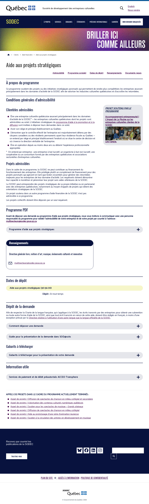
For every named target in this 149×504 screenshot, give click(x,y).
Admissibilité (58, 73)
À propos (47, 22)
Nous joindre (134, 10)
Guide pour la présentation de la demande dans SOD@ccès (40, 337)
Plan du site (47, 478)
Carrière (115, 22)
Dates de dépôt (96, 73)
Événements (81, 22)
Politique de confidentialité (94, 478)
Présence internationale (98, 22)
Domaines (69, 22)
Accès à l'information (68, 478)
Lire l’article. (111, 142)
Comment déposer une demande (26, 326)
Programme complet (77, 73)
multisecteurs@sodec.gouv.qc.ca (21, 221)
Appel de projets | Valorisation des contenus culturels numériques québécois (46, 403)
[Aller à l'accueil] (8, 55)
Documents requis (133, 73)
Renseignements (114, 73)
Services (58, 22)
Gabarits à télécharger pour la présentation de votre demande (41, 355)
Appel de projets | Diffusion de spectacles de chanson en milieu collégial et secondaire (51, 399)
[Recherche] (123, 8)
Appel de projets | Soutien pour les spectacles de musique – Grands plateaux (46, 407)
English (131, 6)
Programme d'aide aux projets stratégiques (31, 229)
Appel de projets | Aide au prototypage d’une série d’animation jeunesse (44, 414)
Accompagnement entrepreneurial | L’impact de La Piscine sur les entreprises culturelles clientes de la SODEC (122, 121)
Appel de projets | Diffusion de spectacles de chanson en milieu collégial (44, 410)
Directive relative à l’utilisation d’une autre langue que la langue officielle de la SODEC (69, 318)
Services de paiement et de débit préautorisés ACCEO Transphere (43, 377)
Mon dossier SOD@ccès (132, 22)
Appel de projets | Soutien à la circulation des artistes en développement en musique (50, 418)
